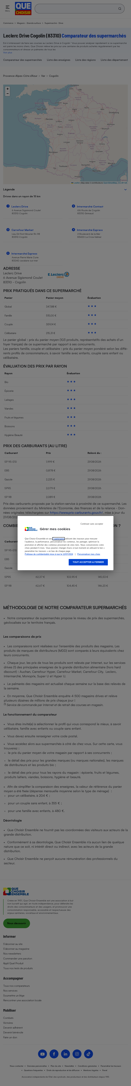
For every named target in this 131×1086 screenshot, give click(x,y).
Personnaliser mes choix (88, 554)
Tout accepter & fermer (88, 562)
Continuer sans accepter (92, 524)
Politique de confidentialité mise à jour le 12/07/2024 (49, 554)
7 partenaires (59, 538)
